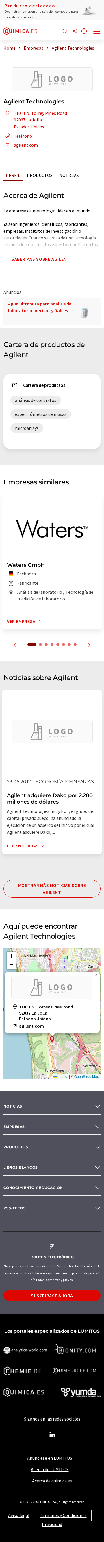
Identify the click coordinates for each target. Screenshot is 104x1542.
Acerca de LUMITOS (50, 1469)
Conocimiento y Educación (33, 1187)
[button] (52, 1039)
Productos (40, 175)
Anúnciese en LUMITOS (49, 1458)
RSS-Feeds (14, 1208)
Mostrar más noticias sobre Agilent (52, 888)
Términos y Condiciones (63, 1515)
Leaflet (62, 1076)
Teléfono (23, 136)
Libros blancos (20, 1167)
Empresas (14, 1126)
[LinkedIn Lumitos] (52, 1435)
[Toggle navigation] (97, 32)
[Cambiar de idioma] (84, 31)
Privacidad (52, 1524)
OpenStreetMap (86, 1076)
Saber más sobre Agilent (41, 259)
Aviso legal (18, 1515)
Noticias (69, 175)
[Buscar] (65, 31)
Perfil (13, 175)
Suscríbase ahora (52, 1295)
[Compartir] (74, 31)
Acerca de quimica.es (52, 1481)
